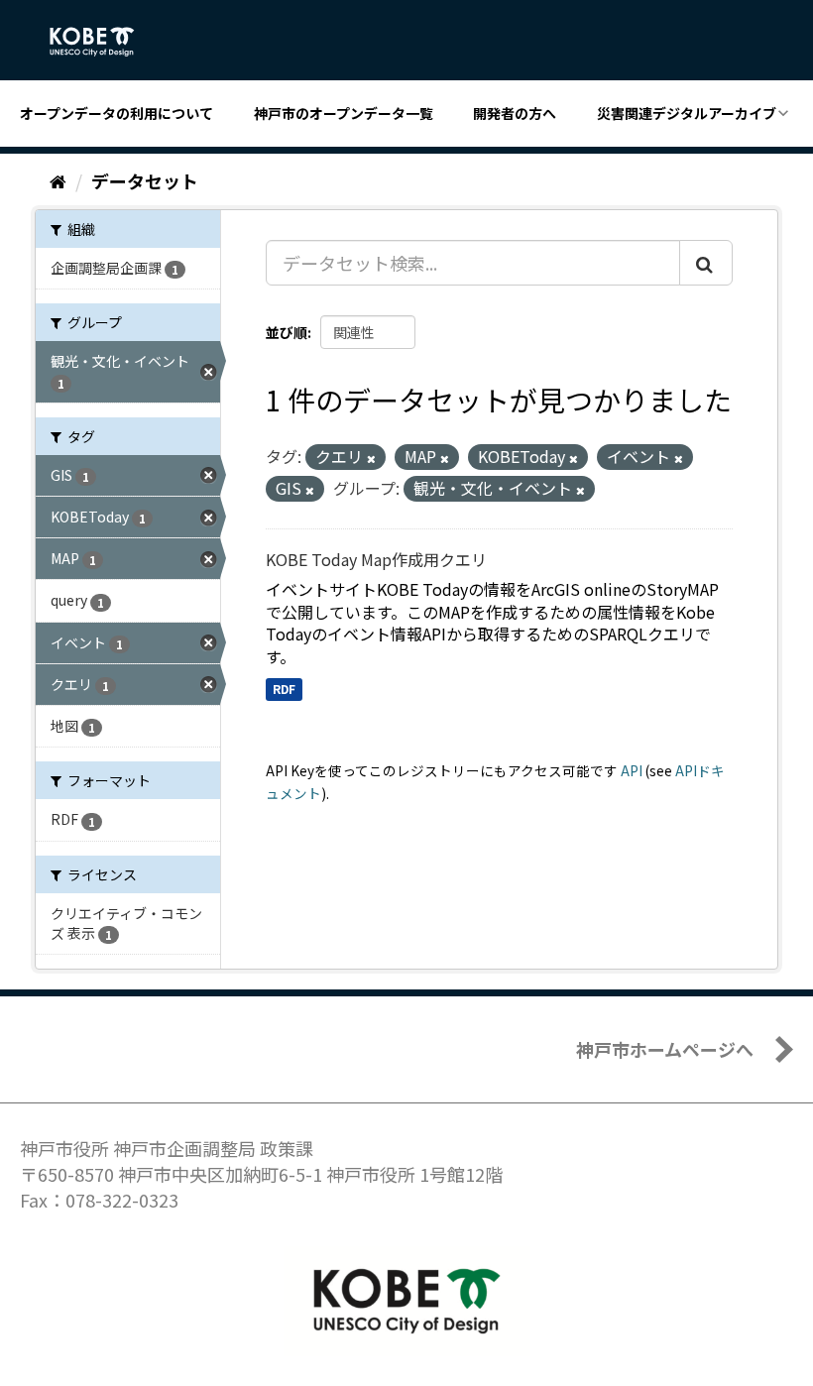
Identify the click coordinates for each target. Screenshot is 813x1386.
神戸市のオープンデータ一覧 (343, 113)
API (631, 770)
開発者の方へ (514, 113)
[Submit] (706, 263)
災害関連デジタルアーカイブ (686, 113)
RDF (284, 688)
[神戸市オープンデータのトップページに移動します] (103, 42)
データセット (144, 180)
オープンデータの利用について (116, 113)
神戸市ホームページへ (665, 1049)
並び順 (286, 332)
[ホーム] (58, 180)
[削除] (371, 458)
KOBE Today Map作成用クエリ (376, 559)
